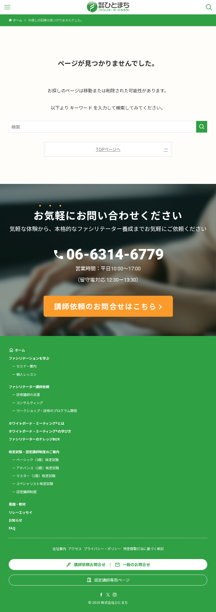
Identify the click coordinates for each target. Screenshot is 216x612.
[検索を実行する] (201, 127)
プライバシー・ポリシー (102, 548)
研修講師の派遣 (28, 394)
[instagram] (114, 594)
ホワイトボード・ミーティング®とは (36, 423)
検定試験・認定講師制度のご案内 (34, 451)
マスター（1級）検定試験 (35, 475)
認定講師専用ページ (112, 580)
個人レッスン (26, 374)
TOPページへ (108, 149)
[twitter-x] (108, 594)
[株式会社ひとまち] (108, 7)
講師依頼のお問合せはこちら (105, 306)
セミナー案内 (26, 366)
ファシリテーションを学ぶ (29, 358)
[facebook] (101, 594)
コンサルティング (29, 402)
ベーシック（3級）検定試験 (37, 459)
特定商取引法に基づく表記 (143, 548)
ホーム (20, 350)
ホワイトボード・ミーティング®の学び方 (40, 431)
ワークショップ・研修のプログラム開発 (46, 410)
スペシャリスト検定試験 (34, 483)
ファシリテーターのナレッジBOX (34, 439)
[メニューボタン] (7, 7)
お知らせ (15, 520)
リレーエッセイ (20, 512)
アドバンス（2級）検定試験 (37, 467)
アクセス (75, 548)
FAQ (12, 528)
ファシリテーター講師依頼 (29, 386)
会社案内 (59, 548)
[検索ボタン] (209, 7)
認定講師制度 (26, 491)
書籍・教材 (17, 504)
